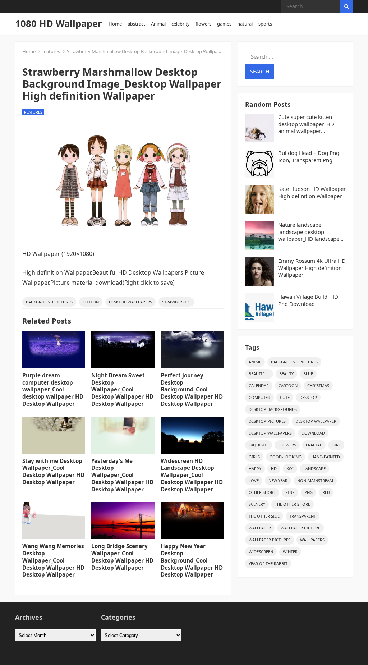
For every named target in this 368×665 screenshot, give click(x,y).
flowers (203, 23)
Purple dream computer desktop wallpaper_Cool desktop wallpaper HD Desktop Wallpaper (52, 389)
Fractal (314, 445)
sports (265, 23)
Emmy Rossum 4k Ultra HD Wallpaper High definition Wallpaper (312, 267)
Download (313, 433)
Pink (290, 492)
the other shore (292, 504)
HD (274, 468)
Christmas (318, 385)
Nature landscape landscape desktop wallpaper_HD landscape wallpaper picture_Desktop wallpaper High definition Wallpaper (311, 232)
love (254, 480)
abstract (136, 23)
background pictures (49, 301)
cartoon (288, 385)
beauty (286, 373)
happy (255, 468)
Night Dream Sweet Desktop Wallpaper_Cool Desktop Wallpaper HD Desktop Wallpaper (122, 389)
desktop (308, 397)
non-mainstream (315, 480)
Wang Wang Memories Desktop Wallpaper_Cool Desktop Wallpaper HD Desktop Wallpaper (53, 560)
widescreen (261, 551)
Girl (336, 445)
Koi (290, 468)
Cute (285, 397)
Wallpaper (260, 528)
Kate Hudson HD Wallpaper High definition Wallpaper (312, 192)
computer (259, 397)
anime (255, 361)
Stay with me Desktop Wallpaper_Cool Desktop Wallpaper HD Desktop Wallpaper (53, 471)
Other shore (262, 492)
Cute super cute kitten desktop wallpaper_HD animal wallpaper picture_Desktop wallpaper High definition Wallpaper (311, 124)
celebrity (180, 23)
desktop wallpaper (315, 421)
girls (254, 456)
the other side (264, 516)
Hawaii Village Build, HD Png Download (308, 300)
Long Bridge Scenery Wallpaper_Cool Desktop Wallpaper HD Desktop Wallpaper (122, 556)
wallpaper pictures (269, 539)
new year (278, 480)
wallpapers (312, 539)
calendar (259, 385)
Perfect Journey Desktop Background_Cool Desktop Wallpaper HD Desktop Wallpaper (192, 389)
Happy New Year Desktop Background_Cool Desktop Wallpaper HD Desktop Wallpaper (192, 560)
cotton (91, 301)
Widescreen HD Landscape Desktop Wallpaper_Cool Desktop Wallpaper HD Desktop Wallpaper (192, 475)
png (308, 492)
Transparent (302, 516)
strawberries (176, 301)
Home (115, 23)
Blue (308, 373)
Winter (290, 551)
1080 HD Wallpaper (58, 23)
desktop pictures (267, 421)
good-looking (286, 456)
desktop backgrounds (273, 409)
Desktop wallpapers (130, 301)
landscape (314, 468)
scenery (257, 504)
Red (326, 492)
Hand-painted (325, 456)
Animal (158, 23)
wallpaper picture (300, 528)
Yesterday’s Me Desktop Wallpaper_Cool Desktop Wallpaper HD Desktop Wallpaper (122, 475)
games (224, 23)
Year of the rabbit (268, 563)
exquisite (258, 445)
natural (245, 23)
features (51, 51)
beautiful (259, 373)
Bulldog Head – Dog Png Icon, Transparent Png (308, 157)
